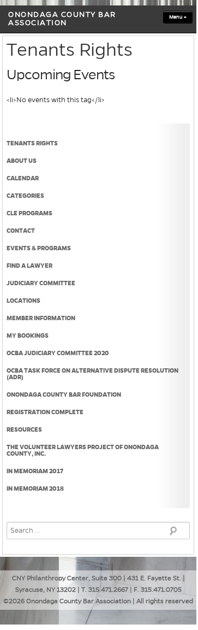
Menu (178, 17)
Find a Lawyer (29, 265)
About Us (22, 160)
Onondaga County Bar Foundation (64, 394)
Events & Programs (39, 248)
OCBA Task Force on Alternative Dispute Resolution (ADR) (92, 373)
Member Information (41, 318)
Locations (23, 300)
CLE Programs (29, 213)
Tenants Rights (32, 143)
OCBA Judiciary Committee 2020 (58, 353)
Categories (25, 195)
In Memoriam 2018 (35, 488)
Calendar (23, 178)
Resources (24, 429)
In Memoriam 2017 (35, 471)
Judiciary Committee (41, 283)
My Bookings (28, 335)
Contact (21, 230)
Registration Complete (45, 412)
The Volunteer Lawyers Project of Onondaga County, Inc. (83, 450)
